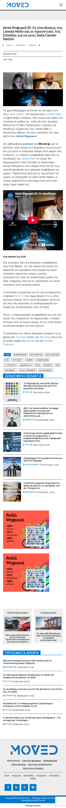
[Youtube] (33, 787)
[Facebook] (6, 67)
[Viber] (48, 67)
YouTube (20, 337)
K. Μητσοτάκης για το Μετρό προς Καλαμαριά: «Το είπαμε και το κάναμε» (32, 719)
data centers (17, 114)
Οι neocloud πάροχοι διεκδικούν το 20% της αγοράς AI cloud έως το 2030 (28, 676)
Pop (57, 365)
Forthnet (17, 360)
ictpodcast (10, 365)
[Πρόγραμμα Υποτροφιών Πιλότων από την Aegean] (12, 467)
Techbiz (20, 45)
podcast (48, 365)
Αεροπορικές (32, 465)
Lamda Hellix (54, 114)
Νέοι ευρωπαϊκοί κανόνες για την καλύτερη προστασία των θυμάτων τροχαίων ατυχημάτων (17, 638)
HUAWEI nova (42, 360)
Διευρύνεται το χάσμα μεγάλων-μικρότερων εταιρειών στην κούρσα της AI (28, 705)
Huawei (29, 360)
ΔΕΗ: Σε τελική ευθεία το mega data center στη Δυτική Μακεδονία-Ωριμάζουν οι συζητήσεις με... (40, 412)
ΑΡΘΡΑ (33, 45)
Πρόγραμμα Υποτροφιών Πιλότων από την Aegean (42, 459)
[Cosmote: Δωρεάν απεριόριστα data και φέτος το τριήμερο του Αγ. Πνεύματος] (12, 492)
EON (7, 360)
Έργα (7, 724)
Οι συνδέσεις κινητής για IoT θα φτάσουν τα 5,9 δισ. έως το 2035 (33, 690)
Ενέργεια (30, 420)
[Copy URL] (55, 67)
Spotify (31, 340)
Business (30, 492)
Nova (49, 295)
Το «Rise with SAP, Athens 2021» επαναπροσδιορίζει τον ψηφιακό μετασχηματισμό (48, 637)
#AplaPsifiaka (20, 355)
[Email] (34, 67)
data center (36, 355)
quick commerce (27, 370)
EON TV (19, 295)
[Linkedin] (27, 67)
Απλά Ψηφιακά (45, 370)
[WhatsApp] (20, 67)
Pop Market (10, 370)
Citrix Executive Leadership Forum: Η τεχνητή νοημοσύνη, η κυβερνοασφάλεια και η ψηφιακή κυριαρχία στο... (43, 437)
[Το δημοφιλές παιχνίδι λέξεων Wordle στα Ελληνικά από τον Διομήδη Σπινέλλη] (12, 392)
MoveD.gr (45, 337)
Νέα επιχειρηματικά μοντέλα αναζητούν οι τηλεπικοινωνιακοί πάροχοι (27, 662)
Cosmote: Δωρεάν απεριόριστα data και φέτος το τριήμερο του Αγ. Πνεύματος (41, 485)
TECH (9, 45)
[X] (13, 67)
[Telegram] (41, 67)
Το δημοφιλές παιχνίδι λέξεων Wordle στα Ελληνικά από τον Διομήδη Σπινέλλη (40, 386)
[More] (63, 67)
